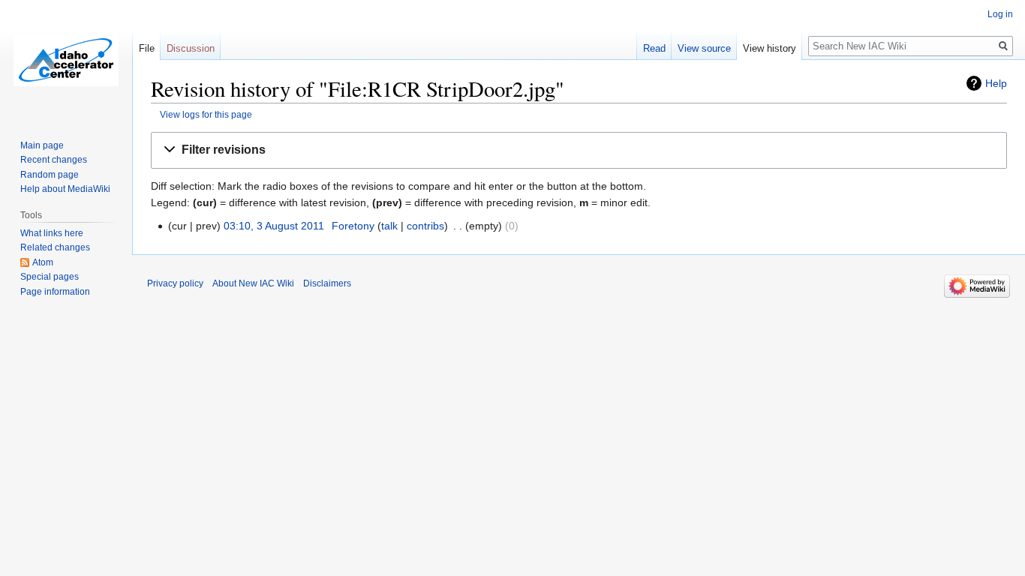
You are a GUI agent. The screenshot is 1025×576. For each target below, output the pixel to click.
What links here (51, 233)
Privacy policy (175, 283)
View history (769, 48)
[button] (579, 150)
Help (996, 83)
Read (654, 48)
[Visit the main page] (66, 60)
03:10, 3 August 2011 (274, 226)
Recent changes (53, 159)
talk (389, 226)
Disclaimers (327, 283)
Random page (49, 175)
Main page (42, 145)
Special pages (49, 277)
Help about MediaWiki (65, 189)
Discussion (191, 48)
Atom (42, 262)
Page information (55, 291)
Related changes (55, 247)
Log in (1000, 14)
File (147, 48)
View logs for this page (206, 114)
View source (704, 48)
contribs (425, 226)
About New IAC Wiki (253, 283)
